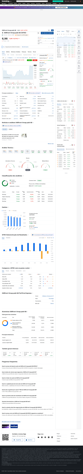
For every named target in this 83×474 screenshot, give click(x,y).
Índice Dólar (59, 54)
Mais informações (25, 46)
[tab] (4, 152)
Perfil (8, 54)
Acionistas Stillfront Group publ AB (14, 311)
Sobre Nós (73, 433)
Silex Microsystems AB (28, 352)
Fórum (34, 51)
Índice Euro (59, 56)
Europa (33, 5)
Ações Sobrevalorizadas (63, 5)
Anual (3, 237)
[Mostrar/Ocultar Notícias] (29, 57)
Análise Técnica (7, 148)
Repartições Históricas (27, 54)
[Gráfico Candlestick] (3, 57)
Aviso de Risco (78, 471)
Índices (63, 31)
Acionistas (12, 54)
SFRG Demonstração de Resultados (14, 235)
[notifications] (78, 1)
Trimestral (8, 237)
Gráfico (8, 51)
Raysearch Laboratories (49, 352)
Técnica (29, 51)
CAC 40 (58, 49)
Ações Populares (61, 125)
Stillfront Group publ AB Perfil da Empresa (16, 293)
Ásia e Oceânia (43, 5)
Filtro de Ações (48, 3)
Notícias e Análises (15, 51)
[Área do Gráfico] (5, 57)
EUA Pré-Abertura (24, 5)
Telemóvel (59, 436)
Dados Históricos (19, 54)
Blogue (58, 433)
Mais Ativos (59, 104)
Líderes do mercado (62, 101)
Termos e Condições (60, 471)
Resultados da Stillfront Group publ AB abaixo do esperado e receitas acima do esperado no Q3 (10, 136)
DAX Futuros (59, 47)
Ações (4, 5)
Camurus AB (36, 352)
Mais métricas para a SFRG (48, 93)
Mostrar (21, 287)
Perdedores (71, 104)
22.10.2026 (34, 110)
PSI (57, 45)
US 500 (58, 52)
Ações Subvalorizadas (54, 5)
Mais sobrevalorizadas (70, 149)
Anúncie (72, 436)
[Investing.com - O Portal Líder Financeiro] (7, 1)
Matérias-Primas (68, 31)
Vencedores (65, 104)
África (48, 5)
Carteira (58, 438)
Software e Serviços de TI (48, 296)
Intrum (14, 352)
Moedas (58, 31)
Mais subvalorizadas (60, 149)
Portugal (14, 5)
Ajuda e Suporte (74, 438)
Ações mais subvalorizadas (60, 145)
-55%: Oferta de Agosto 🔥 (58, 1)
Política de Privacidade (70, 471)
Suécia (52, 303)
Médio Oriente (38, 5)
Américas (29, 5)
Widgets (58, 441)
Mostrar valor (50, 38)
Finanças (24, 51)
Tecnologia (51, 298)
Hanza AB (4, 352)
